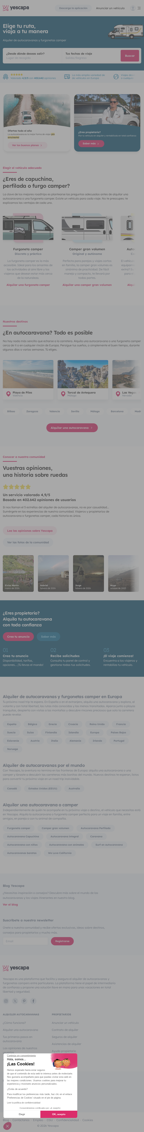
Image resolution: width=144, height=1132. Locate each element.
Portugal (119, 740)
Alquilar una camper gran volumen (87, 285)
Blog (6, 1120)
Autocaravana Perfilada (95, 828)
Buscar (130, 55)
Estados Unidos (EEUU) (42, 788)
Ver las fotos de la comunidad (28, 542)
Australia (74, 788)
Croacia (73, 724)
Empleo (38, 1120)
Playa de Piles (22, 392)
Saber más (89, 143)
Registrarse (62, 941)
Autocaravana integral (65, 836)
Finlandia (51, 732)
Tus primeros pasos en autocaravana (17, 1039)
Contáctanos (21, 1120)
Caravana (96, 836)
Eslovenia (13, 740)
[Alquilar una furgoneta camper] (28, 228)
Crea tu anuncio (18, 636)
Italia (54, 740)
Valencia (54, 411)
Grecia (53, 724)
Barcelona (117, 411)
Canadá (12, 788)
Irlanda (97, 740)
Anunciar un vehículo (110, 8)
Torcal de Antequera (81, 392)
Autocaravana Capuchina (23, 836)
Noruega (12, 749)
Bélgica (32, 724)
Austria (35, 740)
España (11, 724)
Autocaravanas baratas (22, 853)
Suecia (11, 732)
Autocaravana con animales (66, 844)
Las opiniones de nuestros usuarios (20, 1050)
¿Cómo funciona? (14, 1022)
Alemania (75, 740)
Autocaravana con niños (22, 844)
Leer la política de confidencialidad (23, 1103)
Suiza (30, 732)
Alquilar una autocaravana (70, 428)
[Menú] (136, 8)
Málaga (95, 411)
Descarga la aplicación (73, 8)
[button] (7, 1126)
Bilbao (11, 411)
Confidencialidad (67, 1120)
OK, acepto (59, 1114)
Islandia (73, 732)
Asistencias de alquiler (66, 1044)
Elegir (22, 1114)
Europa (94, 732)
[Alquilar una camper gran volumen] (87, 228)
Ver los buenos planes (26, 145)
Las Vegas (129, 392)
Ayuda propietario (64, 1051)
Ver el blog (10, 904)
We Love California (59, 853)
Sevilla (75, 411)
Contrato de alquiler (65, 1030)
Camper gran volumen (55, 828)
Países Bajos (118, 732)
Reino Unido (97, 724)
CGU (50, 1120)
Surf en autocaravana (109, 844)
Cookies (87, 1120)
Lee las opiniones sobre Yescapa (30, 530)
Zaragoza (32, 411)
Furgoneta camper (18, 828)
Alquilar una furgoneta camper (28, 285)
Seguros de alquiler (64, 1037)
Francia (121, 724)
